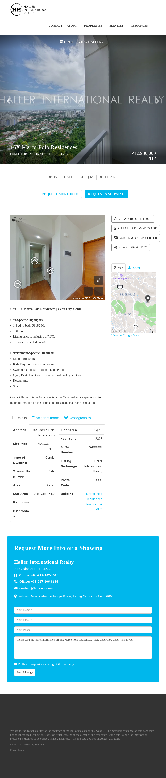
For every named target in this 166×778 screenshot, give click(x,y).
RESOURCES (140, 25)
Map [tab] (120, 267)
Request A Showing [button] (106, 194)
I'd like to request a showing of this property (46, 664)
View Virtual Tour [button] (134, 218)
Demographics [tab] (79, 418)
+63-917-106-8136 (44, 582)
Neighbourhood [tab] (47, 418)
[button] (10, 99)
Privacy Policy (17, 750)
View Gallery (91, 42)
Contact (55, 25)
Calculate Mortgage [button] (137, 228)
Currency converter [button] (138, 238)
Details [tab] (21, 418)
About (72, 25)
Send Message (25, 672)
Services (116, 25)
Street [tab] (136, 267)
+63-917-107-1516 (45, 575)
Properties (93, 25)
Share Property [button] (132, 247)
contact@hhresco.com (36, 588)
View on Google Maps (125, 335)
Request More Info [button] (60, 194)
